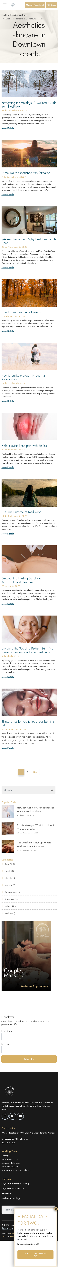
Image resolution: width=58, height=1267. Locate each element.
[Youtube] (20, 1116)
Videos (8, 906)
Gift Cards (51, 5)
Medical (8, 885)
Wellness (9, 913)
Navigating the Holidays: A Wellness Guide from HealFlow (29, 104)
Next (35, 772)
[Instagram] (12, 1116)
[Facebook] (5, 1116)
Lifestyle (8, 878)
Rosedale (13, 1233)
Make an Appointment (35, 5)
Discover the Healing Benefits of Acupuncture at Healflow (22, 580)
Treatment (9, 899)
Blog (7, 864)
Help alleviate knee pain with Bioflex (24, 445)
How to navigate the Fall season (21, 312)
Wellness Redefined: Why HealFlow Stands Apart (29, 241)
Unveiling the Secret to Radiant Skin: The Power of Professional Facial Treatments (27, 650)
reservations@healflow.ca (16, 1138)
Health (8, 871)
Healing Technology (11, 1198)
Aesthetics (6, 1193)
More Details (8, 128)
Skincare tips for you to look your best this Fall (28, 723)
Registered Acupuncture (13, 1188)
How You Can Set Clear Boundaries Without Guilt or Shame (35, 809)
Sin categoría (11, 892)
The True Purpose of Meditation (21, 512)
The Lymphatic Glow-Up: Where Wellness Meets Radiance (34, 844)
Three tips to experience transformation (26, 173)
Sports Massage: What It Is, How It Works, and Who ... (35, 827)
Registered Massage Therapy (15, 1183)
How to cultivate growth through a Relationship (23, 377)
